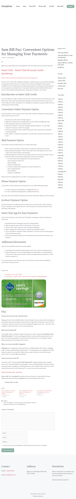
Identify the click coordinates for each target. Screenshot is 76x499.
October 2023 (61, 86)
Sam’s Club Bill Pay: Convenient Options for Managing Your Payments (8, 392)
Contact (70, 6)
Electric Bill (42, 6)
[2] (37, 189)
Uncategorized (62, 171)
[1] (17, 256)
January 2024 (61, 80)
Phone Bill (32, 6)
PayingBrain (6, 6)
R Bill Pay (60, 161)
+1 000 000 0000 (9, 471)
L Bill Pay (60, 142)
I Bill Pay (60, 134)
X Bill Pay (60, 182)
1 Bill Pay (60, 99)
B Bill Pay (60, 110)
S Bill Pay (5, 401)
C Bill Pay (60, 112)
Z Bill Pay (60, 187)
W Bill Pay (60, 177)
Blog (24, 6)
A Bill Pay (60, 107)
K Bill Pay (60, 139)
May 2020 (60, 88)
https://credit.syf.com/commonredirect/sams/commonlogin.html (19, 78)
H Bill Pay (60, 131)
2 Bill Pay (60, 102)
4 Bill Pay (60, 104)
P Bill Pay (60, 153)
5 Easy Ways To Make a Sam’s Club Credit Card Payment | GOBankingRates (26, 276)
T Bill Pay (60, 166)
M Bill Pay (60, 145)
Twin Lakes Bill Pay (63, 53)
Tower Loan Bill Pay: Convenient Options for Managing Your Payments (20, 402)
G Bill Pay (60, 126)
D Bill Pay (60, 115)
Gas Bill (51, 6)
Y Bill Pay (60, 185)
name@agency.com (10, 475)
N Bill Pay (60, 147)
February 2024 (62, 78)
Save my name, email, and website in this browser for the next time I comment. (25, 445)
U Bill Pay (60, 169)
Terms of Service (41, 494)
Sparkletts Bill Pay (63, 60)
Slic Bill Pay (61, 67)
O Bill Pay (60, 150)
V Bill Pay (60, 174)
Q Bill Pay (60, 158)
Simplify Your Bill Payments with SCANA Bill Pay (14, 404)
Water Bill (60, 6)
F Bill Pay (60, 123)
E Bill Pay (60, 118)
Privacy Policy (34, 494)
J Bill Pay (60, 136)
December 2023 (62, 83)
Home (18, 6)
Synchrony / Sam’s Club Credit (13, 274)
